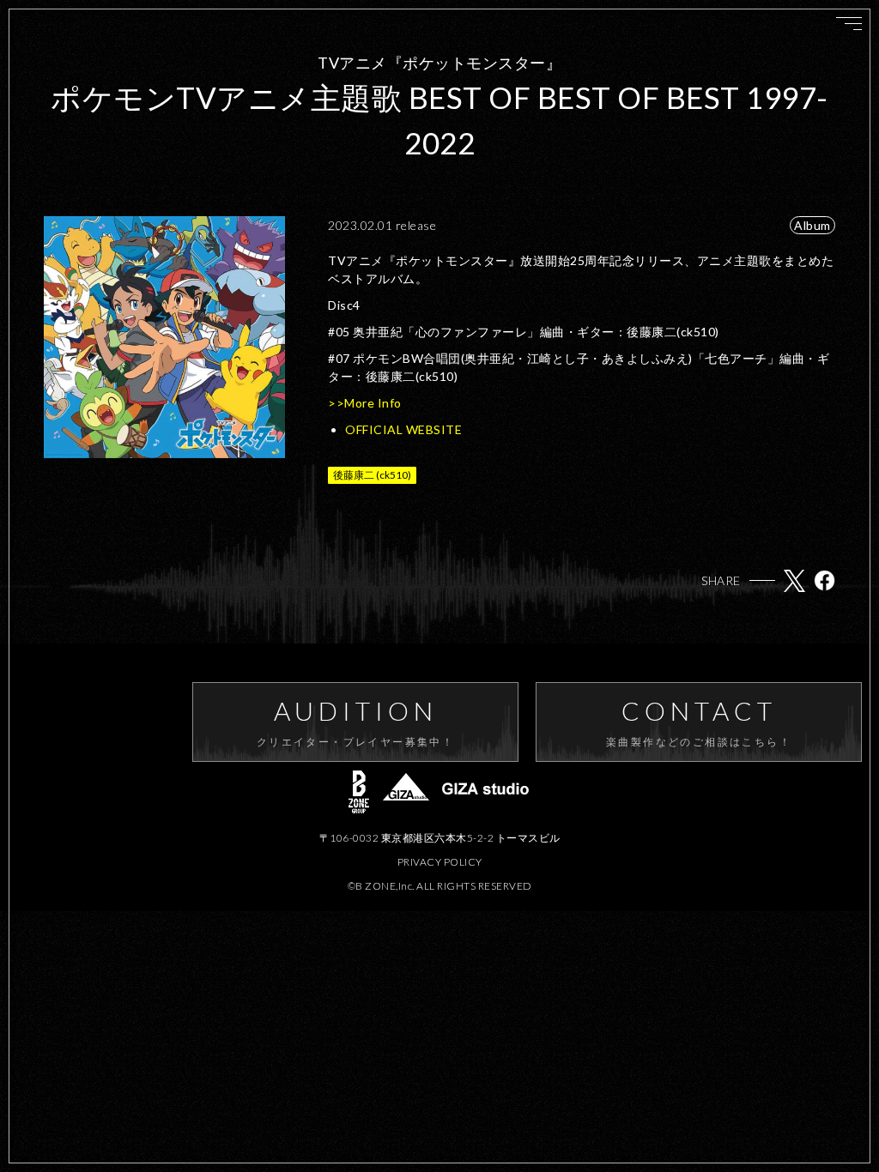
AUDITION (355, 721)
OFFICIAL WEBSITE (403, 429)
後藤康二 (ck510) (372, 474)
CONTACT (698, 721)
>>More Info (365, 403)
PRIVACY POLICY (439, 861)
